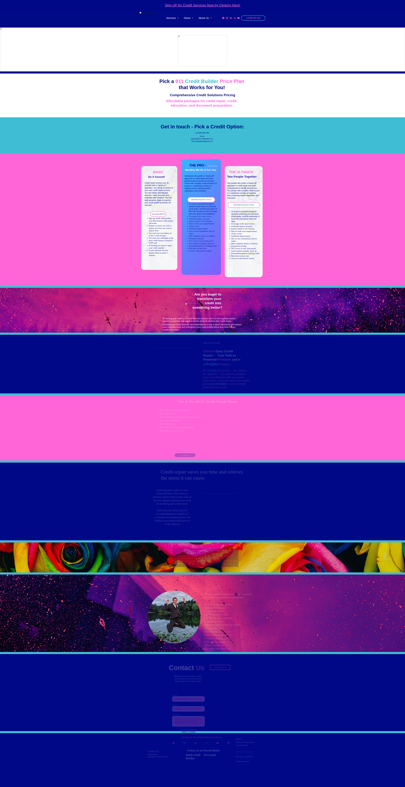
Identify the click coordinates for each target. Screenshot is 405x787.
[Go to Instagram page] (228, 18)
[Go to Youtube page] (238, 18)
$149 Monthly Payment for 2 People (244, 205)
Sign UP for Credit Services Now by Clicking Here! (202, 5)
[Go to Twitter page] (235, 18)
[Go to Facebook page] (224, 18)
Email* (174, 699)
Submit (188, 726)
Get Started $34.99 (158, 214)
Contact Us (185, 454)
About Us (203, 18)
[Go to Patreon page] (228, 743)
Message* (176, 709)
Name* (175, 689)
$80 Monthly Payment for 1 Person (201, 199)
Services (171, 18)
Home (187, 18)
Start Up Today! (208, 640)
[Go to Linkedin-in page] (232, 18)
